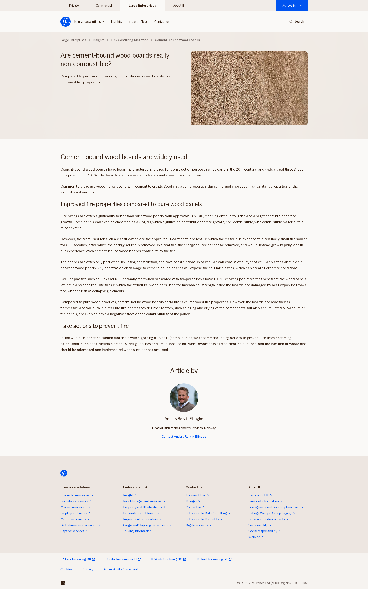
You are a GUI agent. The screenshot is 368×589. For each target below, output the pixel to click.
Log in (292, 5)
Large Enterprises (142, 5)
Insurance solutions (87, 22)
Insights (116, 22)
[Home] (65, 22)
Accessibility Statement (121, 569)
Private (74, 5)
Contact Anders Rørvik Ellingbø (184, 436)
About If (178, 5)
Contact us (162, 22)
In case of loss (138, 22)
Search (299, 21)
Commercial (104, 5)
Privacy (87, 569)
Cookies (66, 569)
